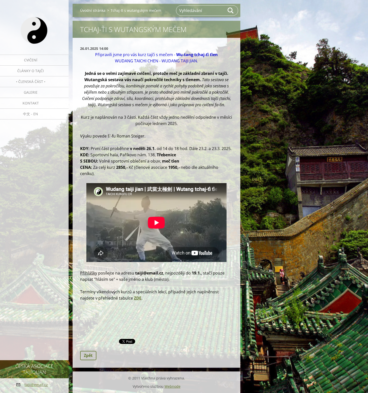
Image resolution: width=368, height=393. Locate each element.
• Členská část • (30, 81)
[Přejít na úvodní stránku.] (34, 24)
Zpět (88, 355)
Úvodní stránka (92, 10)
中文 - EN (30, 113)
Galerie (31, 92)
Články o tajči (30, 70)
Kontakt (31, 103)
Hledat (231, 10)
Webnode (172, 386)
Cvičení (30, 60)
